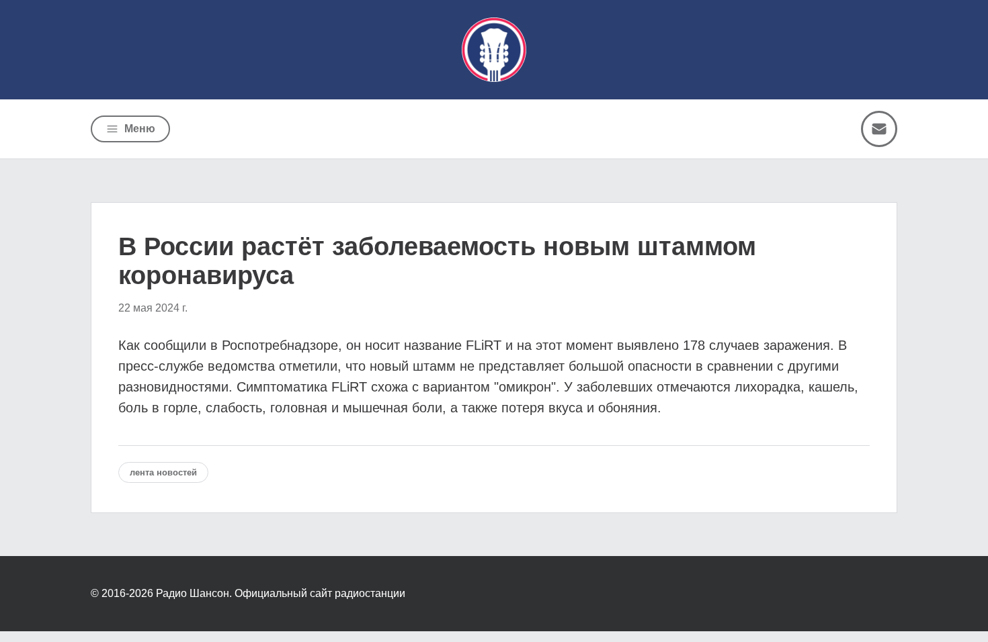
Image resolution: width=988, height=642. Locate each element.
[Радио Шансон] (494, 49)
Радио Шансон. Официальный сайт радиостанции (280, 593)
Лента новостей (163, 472)
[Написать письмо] (879, 129)
